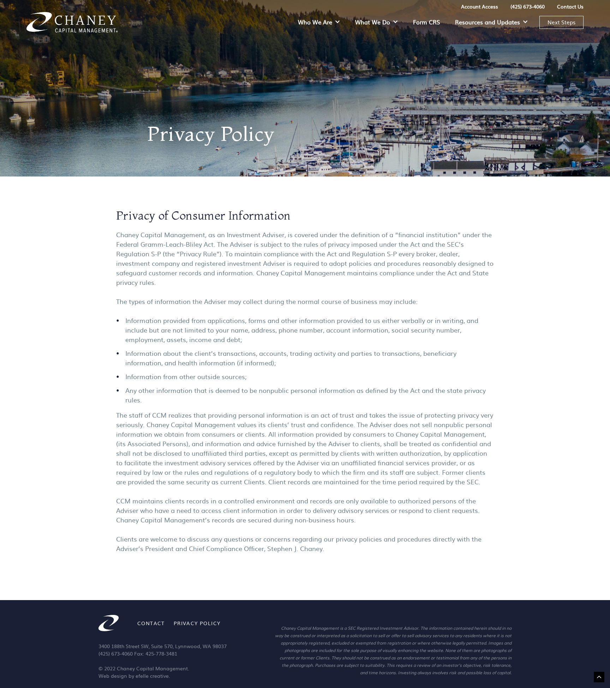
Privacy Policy (197, 623)
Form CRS (426, 22)
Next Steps (561, 22)
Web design (112, 675)
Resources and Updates (487, 22)
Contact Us (570, 6)
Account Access (479, 6)
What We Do (372, 22)
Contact (151, 623)
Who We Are (315, 22)
